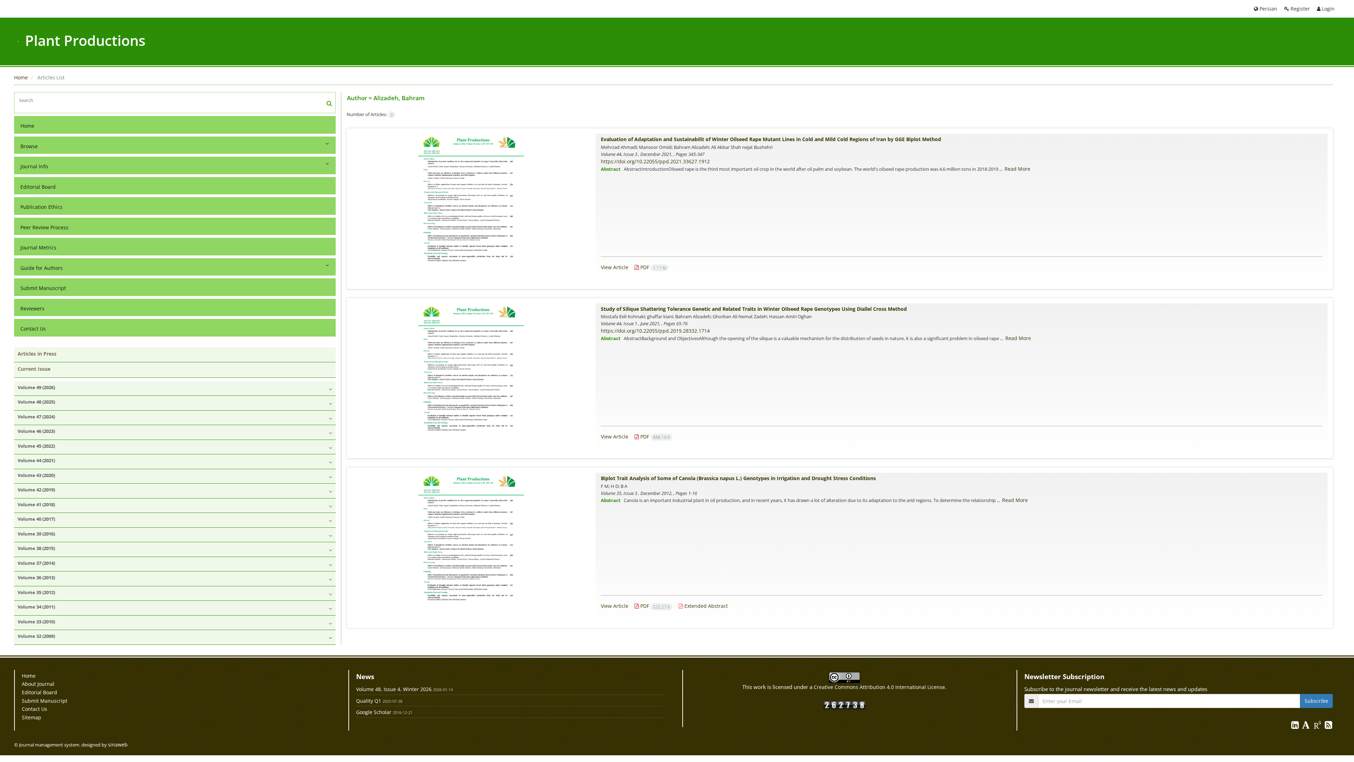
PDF (652, 267)
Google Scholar (373, 712)
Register (1299, 8)
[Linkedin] (1296, 726)
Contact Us (33, 328)
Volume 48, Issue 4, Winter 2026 (394, 689)
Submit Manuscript (43, 288)
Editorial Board (38, 186)
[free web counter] (844, 704)
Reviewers (32, 308)
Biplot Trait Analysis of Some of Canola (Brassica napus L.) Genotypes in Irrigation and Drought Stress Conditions (738, 478)
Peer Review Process (44, 227)
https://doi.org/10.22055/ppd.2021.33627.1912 (655, 161)
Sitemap (31, 717)
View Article (614, 267)
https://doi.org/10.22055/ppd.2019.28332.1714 (655, 330)
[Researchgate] (1318, 726)
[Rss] (1328, 726)
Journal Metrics (38, 247)
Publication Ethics (41, 207)
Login (1328, 8)
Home (21, 77)
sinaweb (118, 744)
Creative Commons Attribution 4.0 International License (879, 687)
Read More (1017, 168)
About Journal (38, 684)
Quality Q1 (368, 700)
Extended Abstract (705, 606)
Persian (1267, 8)
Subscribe (1316, 700)
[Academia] (1306, 726)
